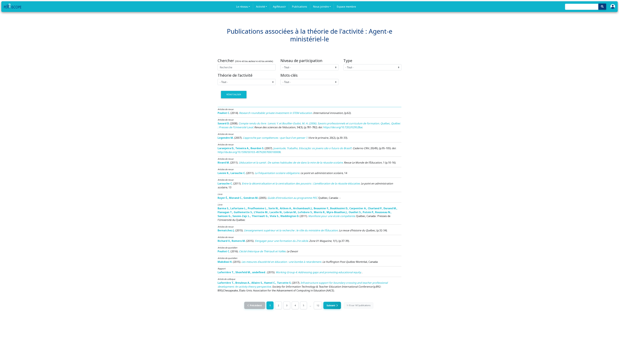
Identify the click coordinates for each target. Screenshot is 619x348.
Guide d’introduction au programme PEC (292, 198)
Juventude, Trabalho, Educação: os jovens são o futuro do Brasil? (312, 148)
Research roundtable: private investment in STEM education (275, 113)
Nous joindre (321, 6)
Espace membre (346, 6)
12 (318, 305)
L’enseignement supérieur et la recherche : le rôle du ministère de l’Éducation (291, 230)
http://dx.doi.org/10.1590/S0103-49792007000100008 (249, 152)
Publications (299, 6)
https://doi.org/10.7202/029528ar (342, 127)
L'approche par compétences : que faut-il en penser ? (275, 138)
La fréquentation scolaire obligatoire (277, 173)
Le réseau (242, 6)
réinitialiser (233, 94)
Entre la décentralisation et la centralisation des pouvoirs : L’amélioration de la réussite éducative (301, 183)
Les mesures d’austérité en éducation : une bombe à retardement (281, 262)
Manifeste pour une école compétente (331, 216)
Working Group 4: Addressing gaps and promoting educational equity (318, 272)
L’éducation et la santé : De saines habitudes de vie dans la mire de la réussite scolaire (291, 162)
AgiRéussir (279, 6)
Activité (260, 6)
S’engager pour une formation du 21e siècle (281, 241)
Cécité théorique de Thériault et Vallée (262, 251)
